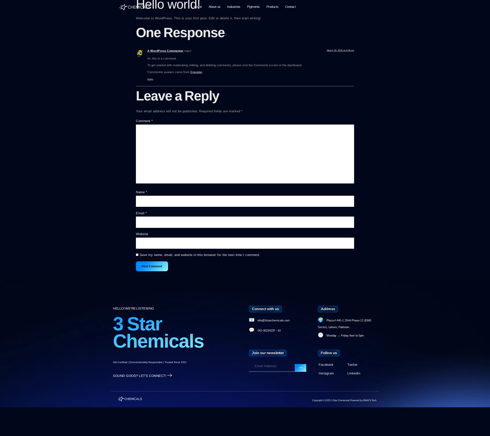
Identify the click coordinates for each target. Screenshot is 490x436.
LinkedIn (353, 373)
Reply (150, 79)
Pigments (253, 7)
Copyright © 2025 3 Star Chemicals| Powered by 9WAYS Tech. (344, 400)
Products (272, 7)
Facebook (326, 365)
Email (141, 213)
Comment (144, 121)
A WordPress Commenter (165, 50)
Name (141, 192)
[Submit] (300, 368)
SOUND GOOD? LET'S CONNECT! (139, 376)
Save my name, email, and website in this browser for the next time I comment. (200, 255)
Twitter (352, 365)
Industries (233, 7)
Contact (290, 7)
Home (198, 7)
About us (214, 7)
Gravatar (196, 72)
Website (142, 234)
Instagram (326, 373)
